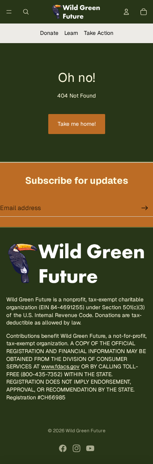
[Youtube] (90, 448)
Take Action (98, 32)
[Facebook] (62, 448)
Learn (71, 32)
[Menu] (9, 12)
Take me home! (77, 123)
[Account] (126, 11)
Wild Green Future (86, 431)
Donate (49, 32)
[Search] (26, 11)
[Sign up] (145, 208)
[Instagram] (76, 448)
